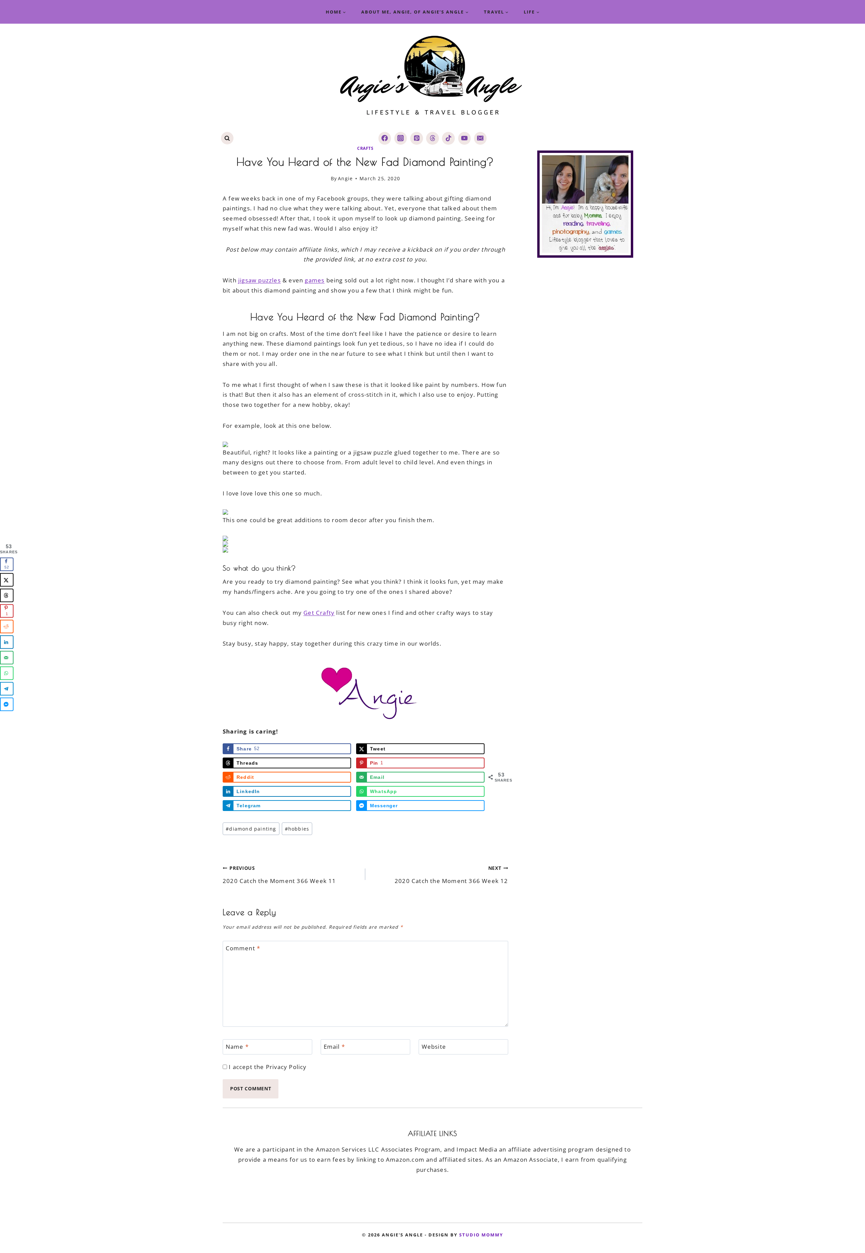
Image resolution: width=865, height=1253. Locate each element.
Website (434, 1046)
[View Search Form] (227, 138)
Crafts (365, 148)
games (314, 280)
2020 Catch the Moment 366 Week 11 (279, 874)
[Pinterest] (416, 138)
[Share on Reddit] (7, 626)
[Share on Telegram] (7, 689)
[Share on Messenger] (7, 704)
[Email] (480, 138)
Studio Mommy (481, 1234)
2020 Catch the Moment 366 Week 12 (451, 874)
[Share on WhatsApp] (7, 673)
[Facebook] (384, 138)
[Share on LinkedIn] (7, 642)
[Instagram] (400, 138)
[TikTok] (448, 138)
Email (334, 1046)
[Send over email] (7, 658)
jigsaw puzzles (259, 280)
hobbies (297, 829)
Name (237, 1046)
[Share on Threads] (7, 595)
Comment (243, 948)
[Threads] (432, 138)
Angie (345, 178)
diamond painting (251, 829)
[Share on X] (7, 580)
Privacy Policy (286, 1067)
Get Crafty (319, 613)
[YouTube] (464, 138)
